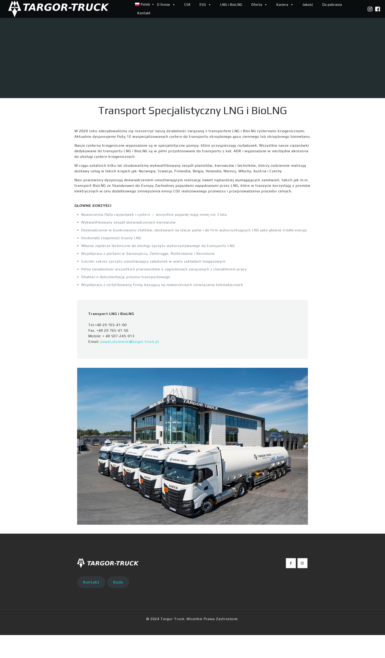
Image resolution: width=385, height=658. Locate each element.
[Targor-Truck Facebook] (378, 9)
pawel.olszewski (115, 341)
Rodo (118, 582)
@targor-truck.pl (144, 341)
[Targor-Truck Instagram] (370, 9)
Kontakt (91, 582)
